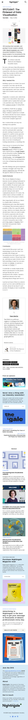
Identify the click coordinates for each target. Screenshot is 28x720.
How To (14, 362)
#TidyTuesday (7, 157)
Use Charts (15, 364)
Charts (7, 367)
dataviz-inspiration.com (13, 50)
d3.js (4, 110)
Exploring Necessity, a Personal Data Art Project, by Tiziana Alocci (14, 436)
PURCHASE (7, 576)
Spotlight (6, 364)
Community (7, 362)
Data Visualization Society (13, 671)
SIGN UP (6, 406)
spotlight (8, 368)
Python (20, 108)
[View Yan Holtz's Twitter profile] (14, 312)
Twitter (12, 265)
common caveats (10, 105)
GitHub (12, 263)
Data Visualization (19, 367)
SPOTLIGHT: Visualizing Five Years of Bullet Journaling (14, 431)
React (10, 110)
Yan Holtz (5, 18)
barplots (17, 222)
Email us (16, 701)
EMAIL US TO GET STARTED (10, 630)
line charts (9, 222)
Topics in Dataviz (7, 6)
